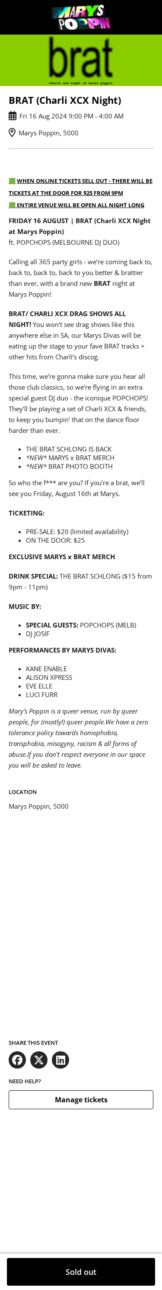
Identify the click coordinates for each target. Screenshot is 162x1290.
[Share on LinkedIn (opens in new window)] (60, 1060)
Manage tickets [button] (81, 1099)
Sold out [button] (81, 1272)
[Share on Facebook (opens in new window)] (17, 1060)
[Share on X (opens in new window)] (39, 1060)
